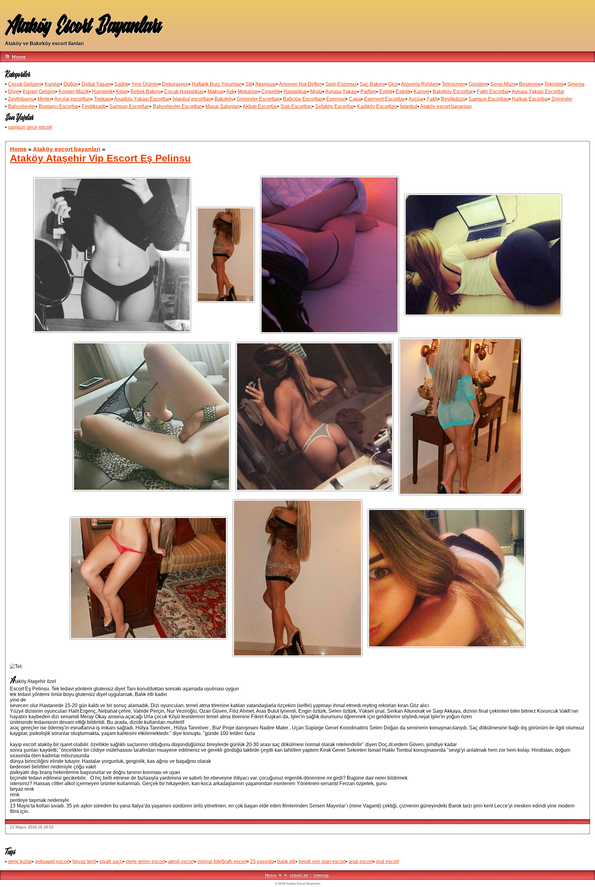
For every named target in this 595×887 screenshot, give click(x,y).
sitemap (321, 875)
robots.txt (299, 875)
